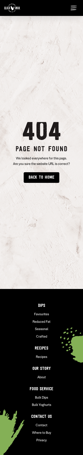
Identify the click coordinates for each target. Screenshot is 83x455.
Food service (41, 389)
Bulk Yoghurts (41, 405)
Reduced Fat (41, 321)
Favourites (41, 314)
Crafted (41, 336)
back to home (41, 177)
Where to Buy (41, 432)
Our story (41, 369)
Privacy (41, 440)
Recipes (41, 348)
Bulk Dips (41, 397)
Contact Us (41, 417)
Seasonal (41, 329)
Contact (41, 425)
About (41, 377)
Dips (41, 306)
